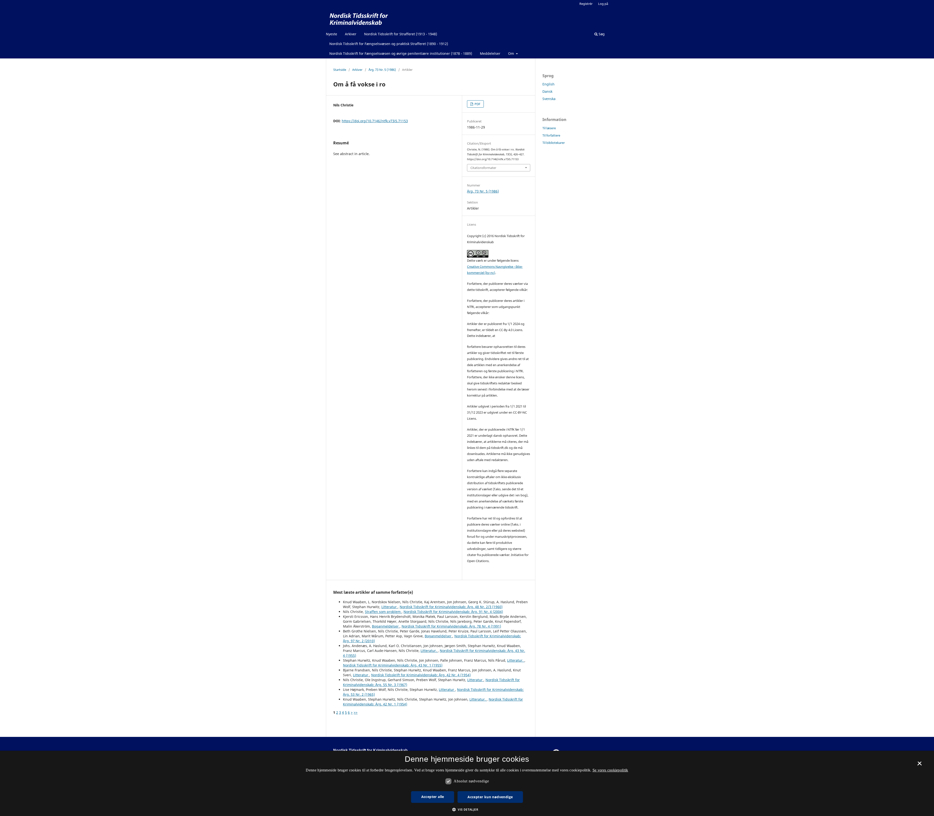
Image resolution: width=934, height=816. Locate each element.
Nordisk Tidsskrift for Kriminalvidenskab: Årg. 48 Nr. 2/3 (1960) (451, 606)
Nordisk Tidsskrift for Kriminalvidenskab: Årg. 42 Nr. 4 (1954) (421, 675)
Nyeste (331, 34)
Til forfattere (551, 135)
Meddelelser (490, 53)
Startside (339, 69)
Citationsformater (483, 168)
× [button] (919, 765)
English (548, 84)
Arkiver (350, 34)
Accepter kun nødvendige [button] (490, 797)
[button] (467, 810)
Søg (601, 34)
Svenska (549, 98)
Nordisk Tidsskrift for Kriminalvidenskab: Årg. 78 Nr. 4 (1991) (451, 626)
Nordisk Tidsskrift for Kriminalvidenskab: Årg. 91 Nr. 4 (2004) (453, 611)
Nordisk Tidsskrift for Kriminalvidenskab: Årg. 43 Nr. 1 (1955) (392, 665)
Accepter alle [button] (432, 796)
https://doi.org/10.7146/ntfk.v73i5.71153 (375, 121)
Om (511, 53)
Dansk (547, 91)
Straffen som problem (383, 611)
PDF (477, 104)
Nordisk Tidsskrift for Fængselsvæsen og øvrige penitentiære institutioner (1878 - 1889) (400, 53)
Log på (603, 3)
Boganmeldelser (386, 626)
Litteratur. (429, 650)
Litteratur (389, 606)
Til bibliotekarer (553, 142)
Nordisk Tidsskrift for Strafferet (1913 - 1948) (400, 34)
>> (356, 712)
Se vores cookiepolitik (610, 770)
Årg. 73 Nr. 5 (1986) (382, 69)
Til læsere (549, 128)
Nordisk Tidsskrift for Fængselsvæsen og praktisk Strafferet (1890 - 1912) (388, 43)
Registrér (586, 3)
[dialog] (467, 783)
